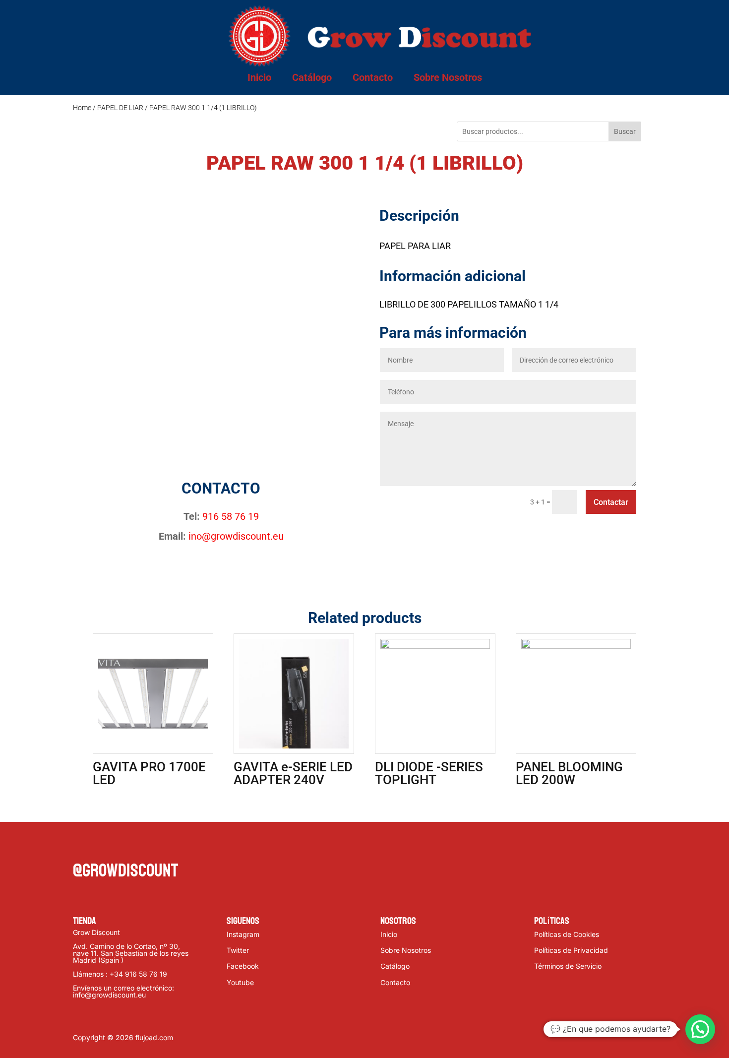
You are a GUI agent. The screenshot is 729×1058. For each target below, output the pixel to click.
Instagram (243, 934)
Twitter (238, 950)
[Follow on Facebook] (81, 845)
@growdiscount (125, 871)
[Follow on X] (101, 845)
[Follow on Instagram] (120, 845)
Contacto (373, 77)
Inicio (259, 77)
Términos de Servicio (568, 966)
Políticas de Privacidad (571, 950)
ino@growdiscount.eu (236, 536)
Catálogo (312, 77)
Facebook (243, 966)
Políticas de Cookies (566, 934)
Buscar (625, 131)
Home (82, 108)
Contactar (611, 502)
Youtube (240, 982)
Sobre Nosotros (448, 77)
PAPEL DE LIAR (120, 108)
